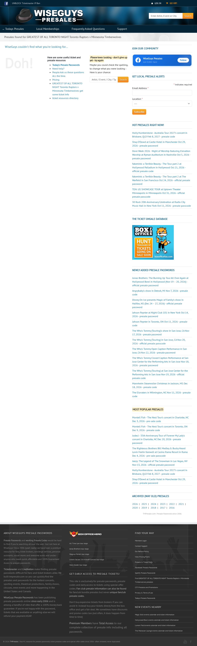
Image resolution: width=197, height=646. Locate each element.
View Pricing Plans (142, 557)
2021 (181, 503)
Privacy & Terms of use (144, 593)
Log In (157, 3)
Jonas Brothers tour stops (79, 549)
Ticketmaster (10, 569)
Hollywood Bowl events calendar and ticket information (157, 620)
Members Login (141, 540)
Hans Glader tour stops (78, 565)
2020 (135, 507)
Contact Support (141, 546)
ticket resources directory (65, 98)
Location (137, 98)
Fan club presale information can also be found (101, 588)
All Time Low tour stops (78, 543)
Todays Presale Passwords (145, 598)
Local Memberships (47, 29)
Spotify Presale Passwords (145, 573)
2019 (144, 507)
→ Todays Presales (13, 29)
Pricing (55, 79)
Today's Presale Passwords (66, 64)
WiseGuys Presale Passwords (19, 597)
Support (122, 29)
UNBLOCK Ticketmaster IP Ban (26, 3)
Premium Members (80, 623)
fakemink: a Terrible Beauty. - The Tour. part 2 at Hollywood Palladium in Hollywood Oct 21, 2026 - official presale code (158, 167)
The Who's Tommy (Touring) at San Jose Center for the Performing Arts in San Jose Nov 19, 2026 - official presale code (160, 374)
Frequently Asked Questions (88, 29)
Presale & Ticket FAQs (144, 562)
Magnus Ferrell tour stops (79, 554)
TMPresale (14, 641)
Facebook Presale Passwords (146, 567)
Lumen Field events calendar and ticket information (155, 625)
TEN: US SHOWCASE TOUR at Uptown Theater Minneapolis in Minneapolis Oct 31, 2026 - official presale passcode (158, 193)
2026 (135, 503)
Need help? (58, 68)
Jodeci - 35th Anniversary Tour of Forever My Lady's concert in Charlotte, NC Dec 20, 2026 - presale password (158, 439)
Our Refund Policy (142, 551)
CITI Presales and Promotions (146, 587)
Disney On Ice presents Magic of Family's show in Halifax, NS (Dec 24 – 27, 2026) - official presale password (157, 303)
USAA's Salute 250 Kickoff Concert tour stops (86, 559)
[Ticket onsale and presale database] (153, 242)
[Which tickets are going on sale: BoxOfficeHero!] (85, 534)
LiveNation (28, 569)
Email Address (140, 88)
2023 (162, 503)
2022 (172, 503)
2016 (172, 507)
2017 (162, 507)
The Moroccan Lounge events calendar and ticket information (159, 631)
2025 (144, 503)
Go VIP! (173, 3)
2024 (153, 503)
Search (187, 15)
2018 (153, 507)
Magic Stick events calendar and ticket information (154, 614)
